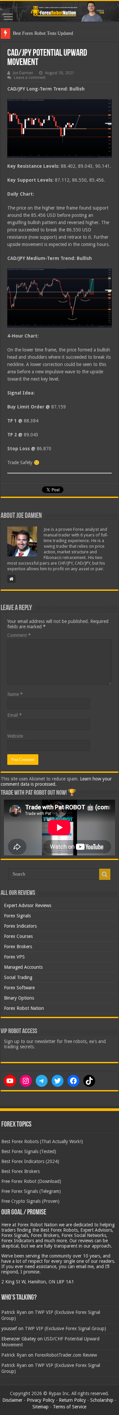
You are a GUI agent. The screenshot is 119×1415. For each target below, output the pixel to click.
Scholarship (101, 1400)
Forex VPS (14, 956)
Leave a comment (30, 77)
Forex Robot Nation (24, 1008)
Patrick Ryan (14, 1312)
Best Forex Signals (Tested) (28, 1151)
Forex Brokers (18, 946)
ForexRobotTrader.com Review (66, 1355)
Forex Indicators (20, 926)
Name (15, 694)
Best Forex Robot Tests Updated (43, 33)
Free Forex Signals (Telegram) (31, 1191)
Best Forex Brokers (20, 1171)
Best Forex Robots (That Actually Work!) (42, 1141)
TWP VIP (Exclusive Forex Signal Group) (65, 1328)
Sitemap (40, 1406)
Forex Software (19, 987)
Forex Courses (18, 936)
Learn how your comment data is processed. (56, 781)
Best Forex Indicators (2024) (30, 1161)
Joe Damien (23, 73)
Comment (19, 635)
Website (15, 736)
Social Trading (18, 977)
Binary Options (19, 998)
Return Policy (72, 1400)
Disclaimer (12, 1400)
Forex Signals (17, 915)
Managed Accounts (23, 967)
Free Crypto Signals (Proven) (30, 1201)
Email (14, 715)
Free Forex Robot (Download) (31, 1181)
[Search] (104, 874)
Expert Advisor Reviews (27, 905)
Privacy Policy (41, 1400)
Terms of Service (69, 1406)
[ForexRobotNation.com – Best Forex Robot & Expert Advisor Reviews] (59, 11)
